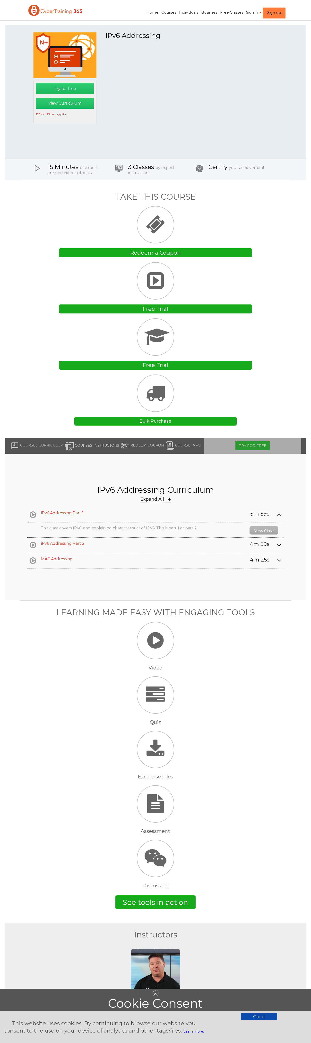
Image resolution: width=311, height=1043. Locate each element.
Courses (168, 12)
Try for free (65, 88)
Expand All (152, 499)
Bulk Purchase (155, 421)
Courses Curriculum (41, 445)
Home (152, 12)
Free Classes (231, 12)
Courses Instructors (96, 445)
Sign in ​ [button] (252, 12)
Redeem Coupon (146, 445)
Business (209, 12)
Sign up (274, 12)
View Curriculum (64, 103)
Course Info (187, 445)
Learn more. (193, 1031)
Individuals (188, 12)
